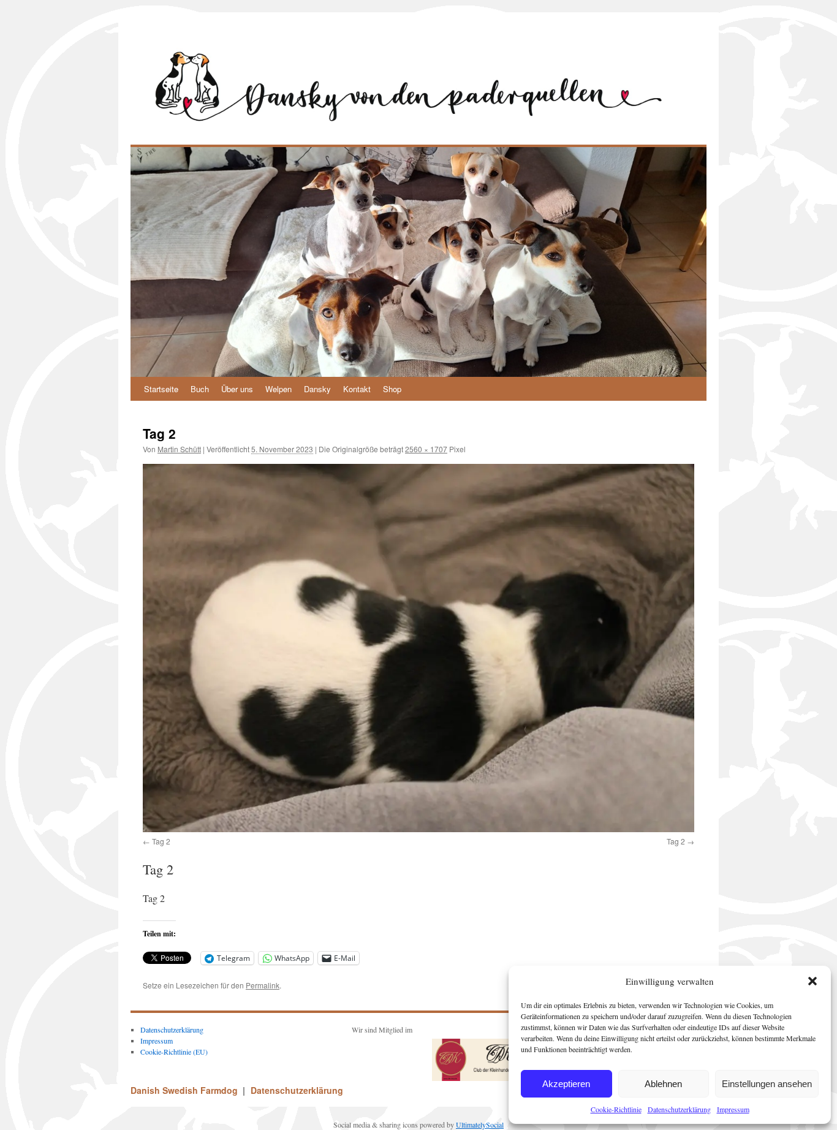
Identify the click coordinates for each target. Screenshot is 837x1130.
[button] (812, 981)
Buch (200, 389)
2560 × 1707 (426, 449)
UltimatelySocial (480, 1124)
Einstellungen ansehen (767, 1084)
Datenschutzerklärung (679, 1109)
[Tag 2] (418, 648)
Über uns (237, 389)
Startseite (161, 389)
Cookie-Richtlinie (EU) (174, 1051)
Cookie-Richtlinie (616, 1109)
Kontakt (357, 389)
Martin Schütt (179, 449)
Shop (392, 389)
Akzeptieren (566, 1084)
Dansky (317, 389)
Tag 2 (161, 841)
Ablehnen (663, 1084)
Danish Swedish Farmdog (185, 1090)
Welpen (278, 389)
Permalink (262, 985)
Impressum (733, 1109)
